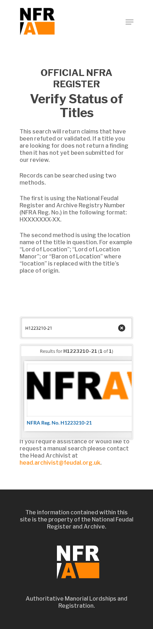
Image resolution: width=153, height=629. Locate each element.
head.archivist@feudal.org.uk (60, 462)
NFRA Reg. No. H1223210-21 (59, 423)
